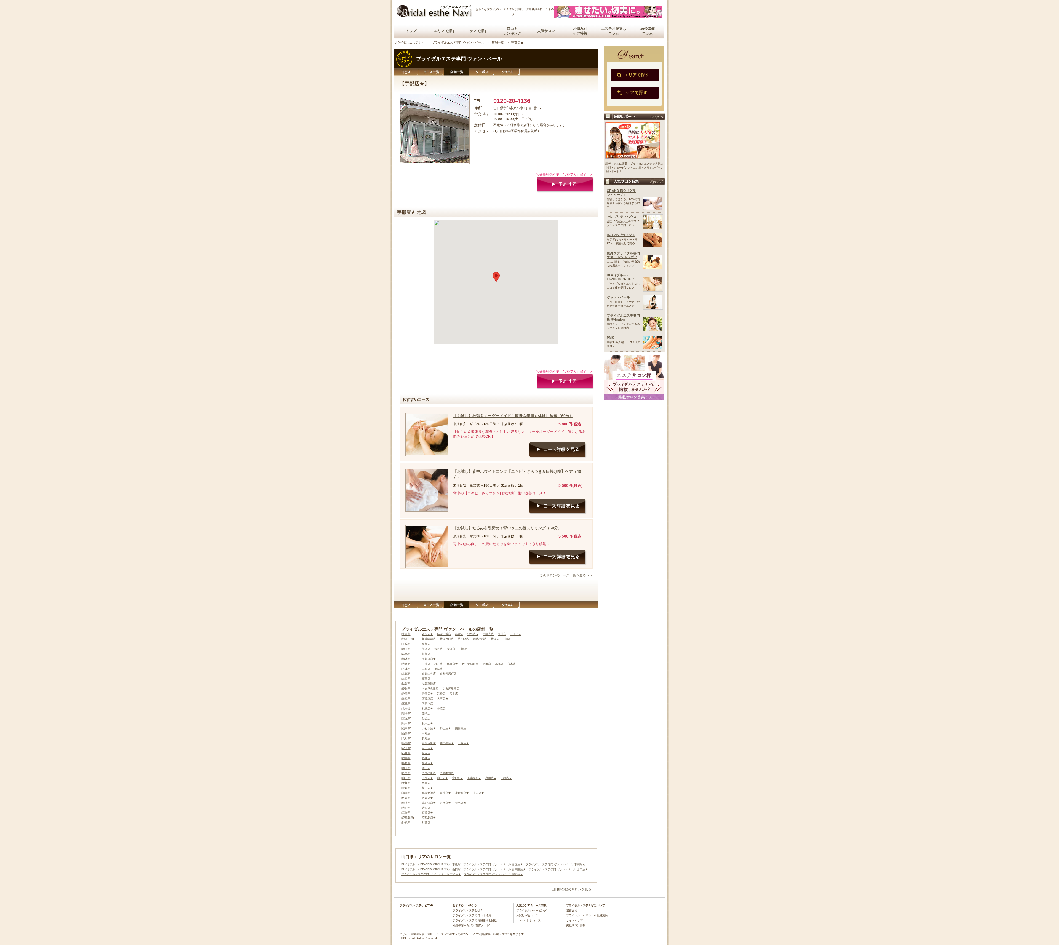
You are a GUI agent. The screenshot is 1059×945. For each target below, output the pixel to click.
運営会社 (571, 910)
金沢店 (426, 753)
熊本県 (406, 802)
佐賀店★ (427, 797)
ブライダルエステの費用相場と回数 (475, 920)
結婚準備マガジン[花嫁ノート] (471, 925)
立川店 (502, 634)
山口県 (406, 778)
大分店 (426, 807)
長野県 (406, 738)
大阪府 (406, 663)
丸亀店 (426, 782)
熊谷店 (426, 648)
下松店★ (506, 778)
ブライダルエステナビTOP (416, 905)
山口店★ (442, 778)
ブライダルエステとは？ (468, 910)
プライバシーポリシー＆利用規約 (587, 915)
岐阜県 (406, 698)
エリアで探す (445, 31)
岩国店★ (490, 778)
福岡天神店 (429, 792)
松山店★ (427, 787)
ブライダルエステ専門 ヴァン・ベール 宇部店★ (493, 874)
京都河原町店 (448, 673)
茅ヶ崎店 (463, 638)
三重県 (406, 703)
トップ (411, 31)
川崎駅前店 (429, 638)
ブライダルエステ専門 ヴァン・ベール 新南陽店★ (494, 869)
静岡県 (406, 693)
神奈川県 (407, 638)
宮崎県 (406, 812)
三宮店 (426, 668)
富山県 (406, 748)
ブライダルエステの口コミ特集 (472, 915)
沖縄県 (406, 822)
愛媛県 (406, 787)
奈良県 (406, 678)
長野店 (426, 738)
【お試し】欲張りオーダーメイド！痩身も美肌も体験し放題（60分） (513, 415)
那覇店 (426, 822)
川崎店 (507, 638)
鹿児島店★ (429, 817)
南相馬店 (460, 728)
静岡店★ (427, 693)
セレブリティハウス (622, 217)
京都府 (406, 673)
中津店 (426, 663)
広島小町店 (429, 773)
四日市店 (427, 703)
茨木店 (511, 663)
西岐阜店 (427, 698)
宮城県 (406, 718)
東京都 (406, 634)
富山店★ (427, 748)
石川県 (406, 753)
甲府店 (426, 733)
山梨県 (406, 733)
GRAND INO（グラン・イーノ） (621, 193)
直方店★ (478, 792)
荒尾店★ (460, 802)
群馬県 (406, 653)
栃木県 (406, 658)
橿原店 (426, 678)
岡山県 (406, 768)
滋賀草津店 (429, 683)
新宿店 (459, 634)
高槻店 (499, 663)
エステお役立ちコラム (613, 30)
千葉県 (406, 643)
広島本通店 (447, 773)
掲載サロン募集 (575, 925)
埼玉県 (406, 648)
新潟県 (406, 743)
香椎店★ (445, 792)
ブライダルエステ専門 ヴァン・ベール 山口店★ (558, 869)
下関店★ (427, 778)
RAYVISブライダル (621, 235)
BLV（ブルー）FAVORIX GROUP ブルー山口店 (431, 869)
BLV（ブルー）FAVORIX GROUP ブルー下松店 (431, 864)
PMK (610, 338)
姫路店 (438, 668)
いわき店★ (429, 728)
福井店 (426, 758)
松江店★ (427, 763)
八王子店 (515, 634)
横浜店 (495, 638)
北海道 (406, 708)
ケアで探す (479, 31)
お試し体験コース (527, 915)
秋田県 (406, 723)
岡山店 (426, 768)
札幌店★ (427, 708)
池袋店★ (472, 634)
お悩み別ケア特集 (580, 30)
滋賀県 (406, 683)
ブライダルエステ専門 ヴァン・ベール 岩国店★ (493, 864)
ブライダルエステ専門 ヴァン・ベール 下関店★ (555, 864)
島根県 (406, 763)
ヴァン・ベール (618, 297)
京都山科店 (429, 673)
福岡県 (406, 792)
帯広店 (441, 708)
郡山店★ (445, 728)
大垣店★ (442, 698)
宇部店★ (457, 778)
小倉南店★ (462, 792)
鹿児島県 (407, 817)
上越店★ (463, 743)
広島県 (406, 773)
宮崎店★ (427, 812)
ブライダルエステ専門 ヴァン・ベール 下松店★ (431, 874)
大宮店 (451, 648)
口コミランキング (512, 30)
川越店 (463, 648)
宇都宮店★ (429, 658)
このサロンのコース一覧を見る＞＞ (566, 575)
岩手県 (406, 713)
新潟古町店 (429, 743)
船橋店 (426, 643)
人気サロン (546, 31)
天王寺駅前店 (470, 663)
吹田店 (487, 663)
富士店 (454, 693)
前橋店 (426, 653)
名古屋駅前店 (451, 688)
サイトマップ (574, 920)
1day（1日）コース (528, 920)
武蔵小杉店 (480, 638)
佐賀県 (406, 797)
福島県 (406, 728)
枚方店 (438, 663)
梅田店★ (452, 663)
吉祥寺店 (488, 634)
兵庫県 (406, 668)
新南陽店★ (474, 778)
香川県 (406, 782)
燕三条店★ (447, 743)
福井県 (406, 758)
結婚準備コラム (647, 30)
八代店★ (445, 802)
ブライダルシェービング (531, 910)
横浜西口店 (447, 638)
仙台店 (426, 718)
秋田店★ (427, 723)
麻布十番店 (444, 634)
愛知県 (406, 688)
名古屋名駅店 (430, 688)
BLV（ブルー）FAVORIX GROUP (620, 277)
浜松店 (441, 693)
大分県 (406, 807)
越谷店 (438, 648)
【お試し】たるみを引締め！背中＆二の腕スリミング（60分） (507, 528)
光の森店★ (429, 802)
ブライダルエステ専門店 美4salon (623, 317)
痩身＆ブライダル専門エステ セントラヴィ (623, 255)
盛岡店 (426, 713)
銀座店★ (427, 634)
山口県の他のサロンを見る (571, 889)
